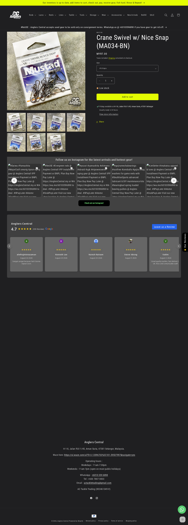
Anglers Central (63, 521)
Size (98, 63)
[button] (32, 15)
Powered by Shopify (76, 521)
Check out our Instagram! (94, 203)
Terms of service (117, 521)
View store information (108, 114)
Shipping (111, 58)
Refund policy (91, 521)
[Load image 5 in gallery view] (16, 142)
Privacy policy (103, 521)
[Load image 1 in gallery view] (16, 122)
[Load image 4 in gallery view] (76, 122)
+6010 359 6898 (100, 475)
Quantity (100, 75)
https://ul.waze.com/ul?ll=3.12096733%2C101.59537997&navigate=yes (99, 455)
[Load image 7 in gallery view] (56, 142)
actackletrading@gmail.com (98, 483)
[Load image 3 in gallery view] (56, 122)
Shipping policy (131, 521)
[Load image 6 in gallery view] (36, 142)
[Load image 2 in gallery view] (36, 122)
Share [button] (101, 122)
